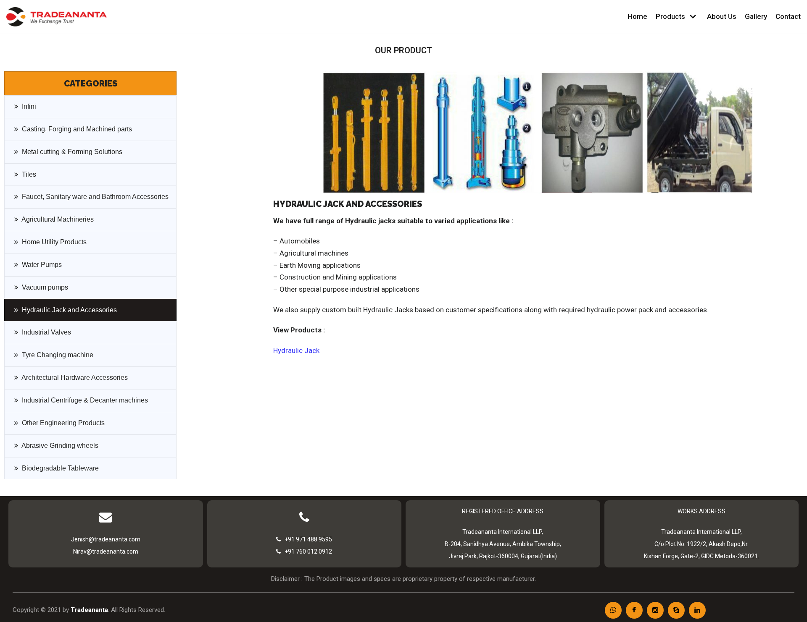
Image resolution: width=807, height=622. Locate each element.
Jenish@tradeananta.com (105, 539)
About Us (721, 16)
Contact (788, 16)
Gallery (756, 16)
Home (637, 16)
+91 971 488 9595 (306, 539)
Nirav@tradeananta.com (105, 551)
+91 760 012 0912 (306, 551)
